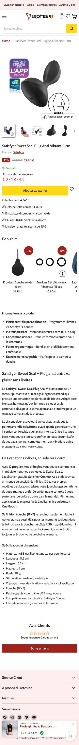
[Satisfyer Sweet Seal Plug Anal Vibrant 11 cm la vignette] (22, 130)
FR (62, 14)
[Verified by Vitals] (42, 733)
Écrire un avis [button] (39, 648)
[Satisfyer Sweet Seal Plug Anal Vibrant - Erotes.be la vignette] (8, 130)
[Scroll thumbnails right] (73, 131)
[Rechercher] (71, 28)
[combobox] (34, 28)
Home (6, 41)
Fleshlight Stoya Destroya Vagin (38, 726)
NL (62, 18)
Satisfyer (18, 152)
